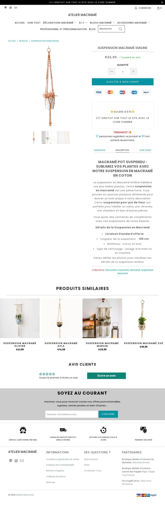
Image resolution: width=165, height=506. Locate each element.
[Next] (84, 86)
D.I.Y (82, 22)
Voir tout (34, 22)
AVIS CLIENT (145, 150)
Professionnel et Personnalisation (63, 29)
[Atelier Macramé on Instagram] (10, 8)
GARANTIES (99, 150)
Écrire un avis (106, 376)
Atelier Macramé (82, 15)
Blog (92, 29)
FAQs (86, 464)
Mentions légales (55, 470)
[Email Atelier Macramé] (15, 8)
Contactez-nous (92, 470)
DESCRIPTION (122, 150)
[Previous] (12, 86)
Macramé (135, 270)
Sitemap (50, 482)
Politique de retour (56, 476)
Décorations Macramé (58, 22)
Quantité (122, 64)
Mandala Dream (141, 462)
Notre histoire (91, 459)
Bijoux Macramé (101, 22)
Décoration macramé (117, 270)
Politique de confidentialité (60, 464)
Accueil (20, 22)
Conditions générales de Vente (62, 459)
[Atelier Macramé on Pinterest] (5, 8)
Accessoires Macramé (132, 22)
